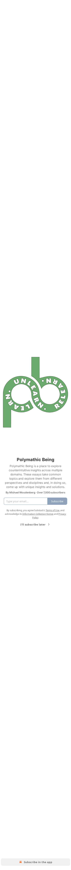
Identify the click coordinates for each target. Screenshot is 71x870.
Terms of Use (52, 510)
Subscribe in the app (38, 862)
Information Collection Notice (37, 514)
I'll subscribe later (33, 524)
